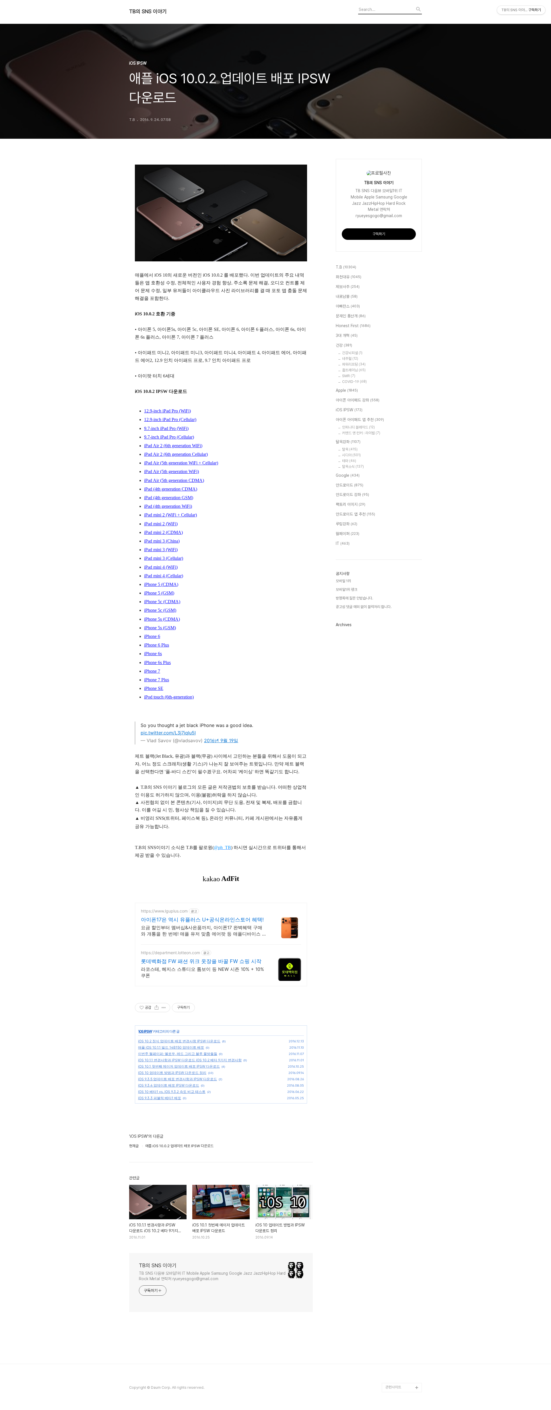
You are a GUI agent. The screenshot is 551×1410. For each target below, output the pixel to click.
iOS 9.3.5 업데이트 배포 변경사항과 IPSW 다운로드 (177, 1079)
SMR (348, 376)
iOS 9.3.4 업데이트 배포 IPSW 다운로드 (168, 1085)
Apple (347, 390)
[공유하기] (156, 1007)
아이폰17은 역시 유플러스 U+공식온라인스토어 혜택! (202, 920)
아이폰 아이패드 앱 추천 (360, 419)
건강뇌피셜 (352, 353)
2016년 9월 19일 (221, 740)
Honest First (353, 325)
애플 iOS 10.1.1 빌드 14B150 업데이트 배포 (171, 1047)
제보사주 (348, 286)
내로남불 (347, 296)
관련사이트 (393, 1387)
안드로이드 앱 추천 (355, 514)
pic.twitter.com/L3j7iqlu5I (168, 733)
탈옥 (350, 449)
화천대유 (348, 277)
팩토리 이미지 (350, 504)
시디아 (351, 455)
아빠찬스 (348, 306)
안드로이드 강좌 (352, 494)
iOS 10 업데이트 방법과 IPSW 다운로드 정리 (172, 1072)
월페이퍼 (347, 533)
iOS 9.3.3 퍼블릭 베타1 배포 (159, 1098)
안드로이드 (349, 485)
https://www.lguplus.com (164, 911)
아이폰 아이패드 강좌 (357, 400)
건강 (344, 345)
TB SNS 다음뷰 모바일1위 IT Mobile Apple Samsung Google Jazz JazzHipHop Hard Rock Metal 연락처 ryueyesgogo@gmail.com (212, 1276)
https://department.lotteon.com (170, 952)
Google (348, 475)
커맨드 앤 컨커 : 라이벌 (361, 433)
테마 (349, 461)
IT (343, 543)
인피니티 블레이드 (358, 427)
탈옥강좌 (348, 441)
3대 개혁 (347, 335)
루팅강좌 (346, 524)
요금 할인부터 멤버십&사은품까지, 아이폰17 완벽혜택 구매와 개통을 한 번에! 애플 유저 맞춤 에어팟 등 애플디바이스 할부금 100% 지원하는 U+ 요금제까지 (204, 931)
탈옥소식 (353, 466)
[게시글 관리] (163, 1007)
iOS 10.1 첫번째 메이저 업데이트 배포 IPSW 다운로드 (179, 1066)
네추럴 (350, 358)
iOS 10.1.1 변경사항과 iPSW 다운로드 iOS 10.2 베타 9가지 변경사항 (190, 1060)
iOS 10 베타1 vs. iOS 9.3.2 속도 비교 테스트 (171, 1091)
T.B (346, 267)
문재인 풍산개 (351, 316)
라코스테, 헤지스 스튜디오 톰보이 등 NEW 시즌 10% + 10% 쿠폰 (202, 972)
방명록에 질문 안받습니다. (354, 598)
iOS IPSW (145, 1031)
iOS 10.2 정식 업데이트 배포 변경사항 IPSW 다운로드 (179, 1041)
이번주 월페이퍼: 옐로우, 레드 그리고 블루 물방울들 (177, 1054)
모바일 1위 (343, 581)
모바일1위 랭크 (346, 589)
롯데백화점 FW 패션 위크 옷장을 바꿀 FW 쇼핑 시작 (201, 961)
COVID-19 (354, 381)
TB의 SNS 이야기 (148, 11)
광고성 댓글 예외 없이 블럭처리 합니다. (363, 607)
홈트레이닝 (354, 370)
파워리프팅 (354, 364)
